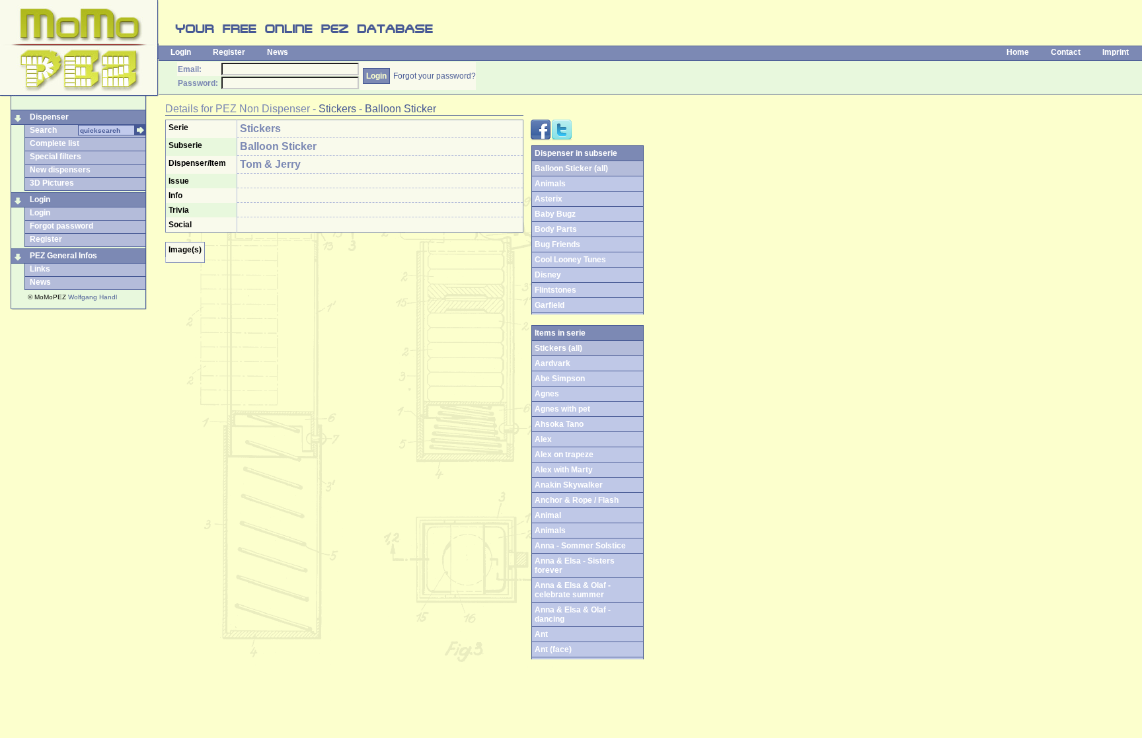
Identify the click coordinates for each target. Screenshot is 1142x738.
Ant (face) (553, 649)
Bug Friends (557, 244)
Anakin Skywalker (569, 485)
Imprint (1115, 52)
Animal (548, 515)
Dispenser (49, 117)
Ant (541, 634)
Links (40, 269)
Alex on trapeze (564, 454)
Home (1018, 52)
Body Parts (556, 229)
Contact (1066, 52)
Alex (543, 439)
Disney (548, 274)
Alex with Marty (564, 469)
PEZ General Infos (63, 255)
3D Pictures (52, 183)
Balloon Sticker (400, 108)
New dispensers (60, 169)
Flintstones (555, 290)
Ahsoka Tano (559, 424)
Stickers (337, 108)
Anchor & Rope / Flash (577, 500)
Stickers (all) (558, 348)
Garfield (549, 305)
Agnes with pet (562, 409)
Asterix (548, 198)
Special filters (55, 156)
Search (43, 130)
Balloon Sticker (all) (571, 168)
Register (229, 52)
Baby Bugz (555, 214)
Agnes (547, 393)
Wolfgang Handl (92, 297)
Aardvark (552, 363)
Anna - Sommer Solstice (580, 545)
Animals (550, 183)
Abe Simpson (560, 378)
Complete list (54, 143)
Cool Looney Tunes (570, 259)
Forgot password (61, 226)
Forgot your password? (434, 76)
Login (181, 52)
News (277, 52)
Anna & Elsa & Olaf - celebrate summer (573, 590)
